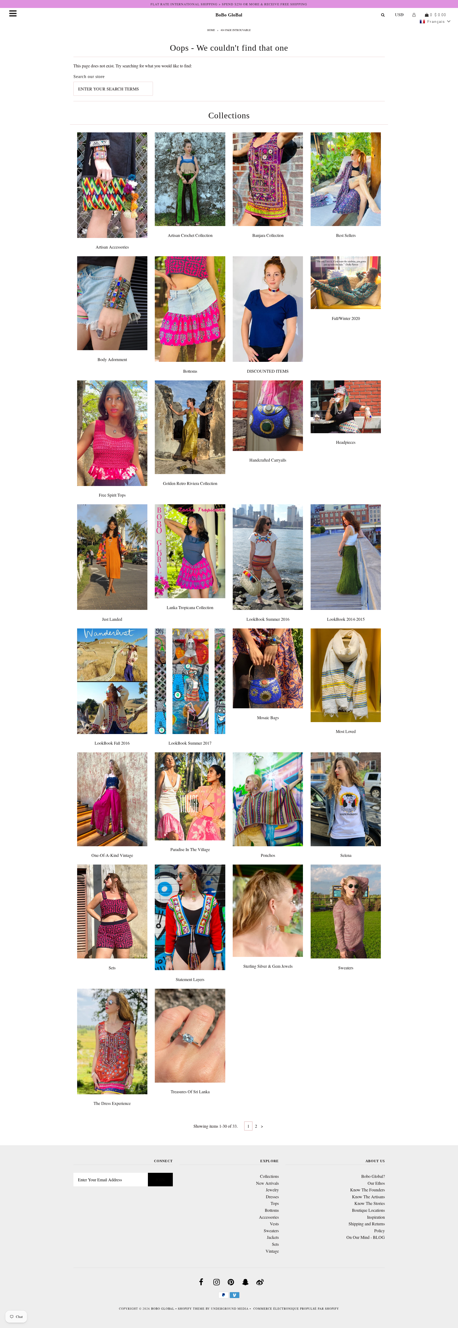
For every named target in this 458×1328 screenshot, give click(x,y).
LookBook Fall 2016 (112, 743)
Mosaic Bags (268, 717)
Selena (345, 855)
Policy (379, 1230)
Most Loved (346, 731)
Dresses (272, 1196)
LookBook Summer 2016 (267, 619)
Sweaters (345, 967)
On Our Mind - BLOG (365, 1237)
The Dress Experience (112, 1103)
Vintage (272, 1251)
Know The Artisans (368, 1196)
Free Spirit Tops (112, 495)
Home (211, 30)
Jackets (273, 1237)
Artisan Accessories (112, 247)
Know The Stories (369, 1203)
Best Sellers (346, 235)
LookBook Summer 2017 (190, 743)
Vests (274, 1223)
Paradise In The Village (190, 849)
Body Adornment (112, 359)
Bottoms (190, 371)
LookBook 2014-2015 (346, 619)
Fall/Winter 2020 (346, 318)
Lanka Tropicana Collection (190, 607)
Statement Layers (190, 979)
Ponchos (268, 855)
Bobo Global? (373, 1176)
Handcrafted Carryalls (267, 460)
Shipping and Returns (367, 1223)
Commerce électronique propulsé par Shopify (296, 1308)
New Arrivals (267, 1183)
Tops (275, 1203)
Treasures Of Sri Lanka (190, 1091)
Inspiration (376, 1217)
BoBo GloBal (228, 15)
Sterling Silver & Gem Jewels (268, 966)
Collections (269, 1176)
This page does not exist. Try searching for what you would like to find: (132, 65)
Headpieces (345, 442)
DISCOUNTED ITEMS (268, 371)
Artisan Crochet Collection (190, 235)
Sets (112, 967)
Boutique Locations (368, 1210)
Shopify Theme (191, 1308)
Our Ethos (376, 1183)
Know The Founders (367, 1189)
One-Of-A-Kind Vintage (112, 855)
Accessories (269, 1217)
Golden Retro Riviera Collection (190, 483)
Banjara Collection (268, 235)
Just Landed (112, 619)
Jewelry (272, 1189)
